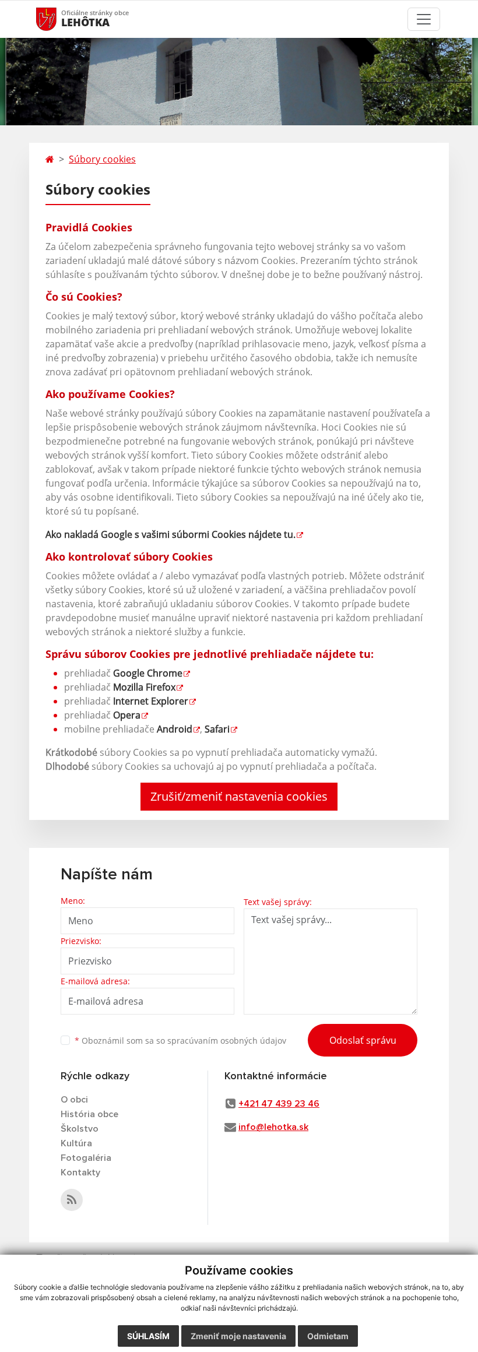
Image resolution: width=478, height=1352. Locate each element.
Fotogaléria (86, 1158)
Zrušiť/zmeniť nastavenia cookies (239, 796)
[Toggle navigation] (423, 19)
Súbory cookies (102, 159)
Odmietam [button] (328, 1336)
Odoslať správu (362, 1040)
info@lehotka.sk (273, 1127)
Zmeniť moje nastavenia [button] (238, 1336)
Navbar (57, 19)
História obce (89, 1114)
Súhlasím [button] (148, 1336)
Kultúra (76, 1143)
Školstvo (80, 1128)
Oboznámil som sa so (180, 1040)
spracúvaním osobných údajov (226, 1040)
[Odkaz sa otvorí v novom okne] (72, 1200)
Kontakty (80, 1172)
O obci (74, 1099)
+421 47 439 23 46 (278, 1103)
